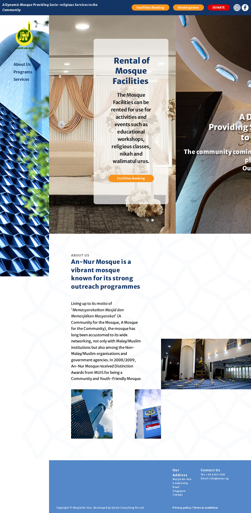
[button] (206, 364)
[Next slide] (238, 124)
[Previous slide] (61, 124)
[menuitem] (28, 64)
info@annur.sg (219, 478)
